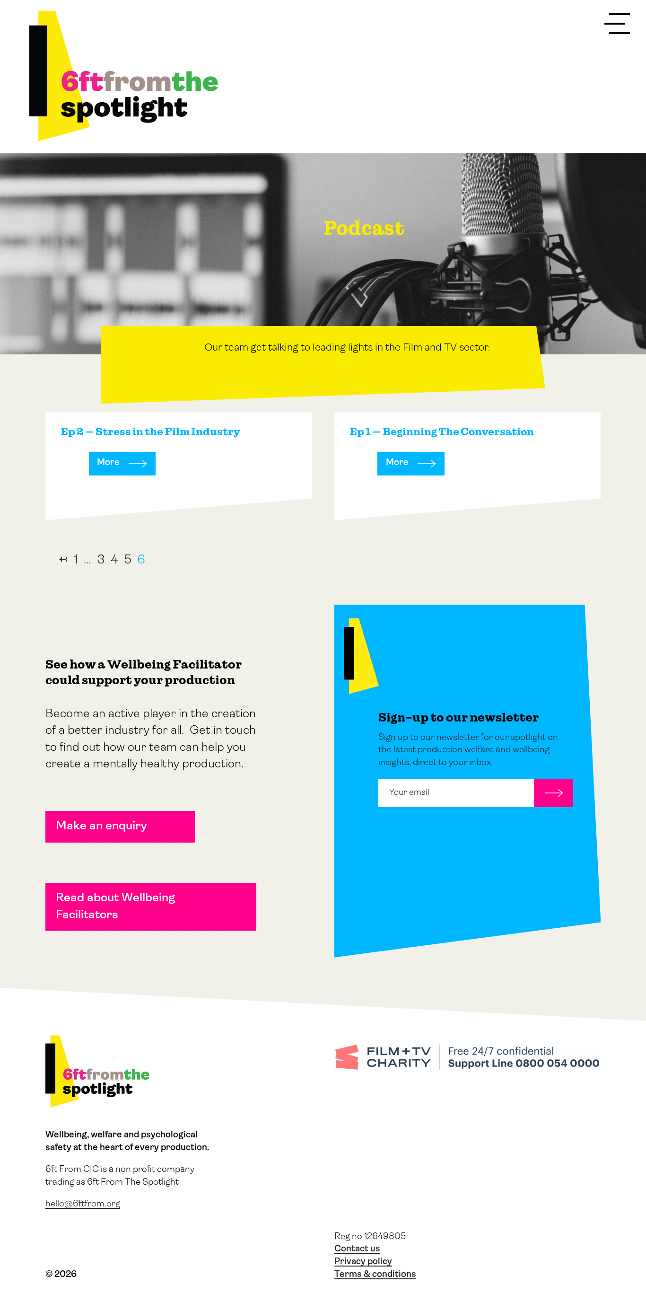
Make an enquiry (101, 826)
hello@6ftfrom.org (82, 1204)
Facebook (127, 1248)
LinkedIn (101, 1248)
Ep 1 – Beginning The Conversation (441, 432)
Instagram (76, 1248)
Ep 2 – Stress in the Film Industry (150, 432)
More (108, 462)
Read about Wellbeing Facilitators (115, 906)
